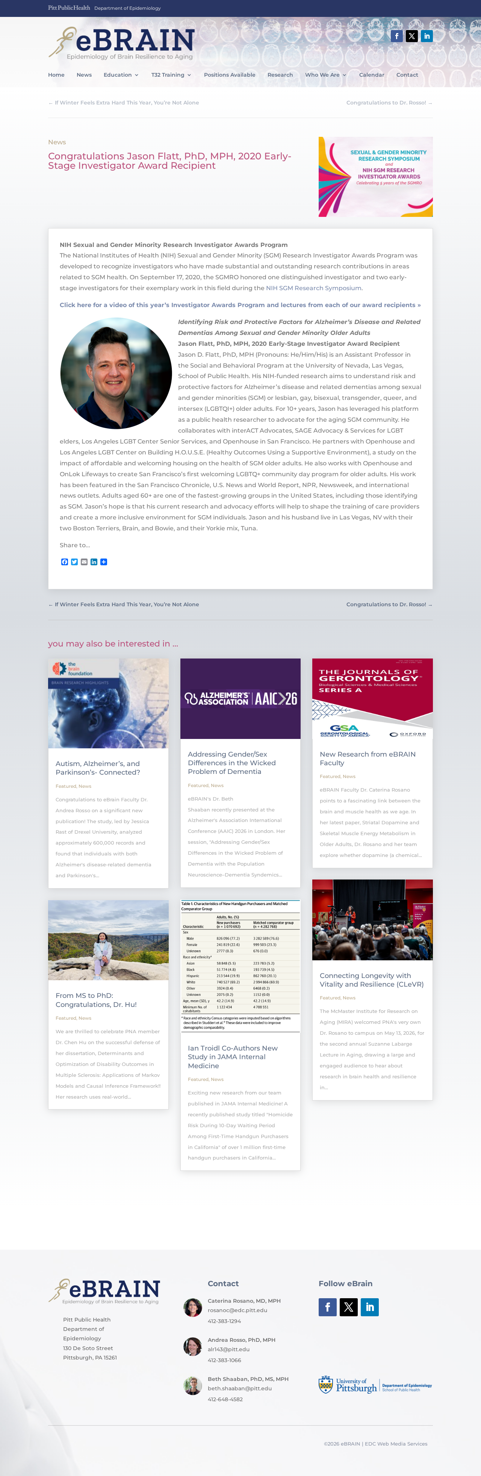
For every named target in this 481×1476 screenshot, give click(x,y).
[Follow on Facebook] (397, 36)
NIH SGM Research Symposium (314, 288)
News (84, 75)
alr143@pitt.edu (229, 1349)
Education (118, 75)
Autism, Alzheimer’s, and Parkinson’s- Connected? (98, 768)
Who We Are (322, 75)
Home (56, 75)
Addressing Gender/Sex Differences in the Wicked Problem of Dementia (232, 763)
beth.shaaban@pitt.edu (240, 1388)
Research (280, 75)
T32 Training (168, 75)
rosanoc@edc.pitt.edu (237, 1310)
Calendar (371, 75)
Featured (66, 786)
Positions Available (230, 75)
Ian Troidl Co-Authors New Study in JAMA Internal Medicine (233, 1057)
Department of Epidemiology (127, 8)
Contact (407, 75)
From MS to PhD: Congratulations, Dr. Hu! (96, 1000)
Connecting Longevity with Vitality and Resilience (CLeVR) (372, 980)
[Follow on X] (412, 36)
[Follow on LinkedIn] (427, 36)
